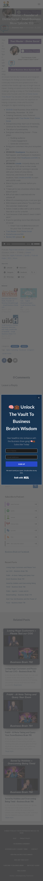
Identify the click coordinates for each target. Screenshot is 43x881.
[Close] (39, 397)
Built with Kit (21, 478)
